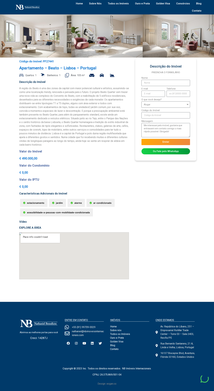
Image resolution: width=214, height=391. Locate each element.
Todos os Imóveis (118, 3)
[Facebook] (68, 343)
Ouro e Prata (142, 3)
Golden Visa (163, 3)
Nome (144, 78)
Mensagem (147, 121)
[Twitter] (100, 343)
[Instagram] (76, 343)
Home (79, 3)
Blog (198, 3)
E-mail (144, 89)
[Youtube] (84, 343)
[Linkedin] (92, 343)
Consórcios (183, 3)
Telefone (171, 89)
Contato (196, 10)
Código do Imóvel (150, 110)
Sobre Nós (95, 3)
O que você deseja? (151, 99)
